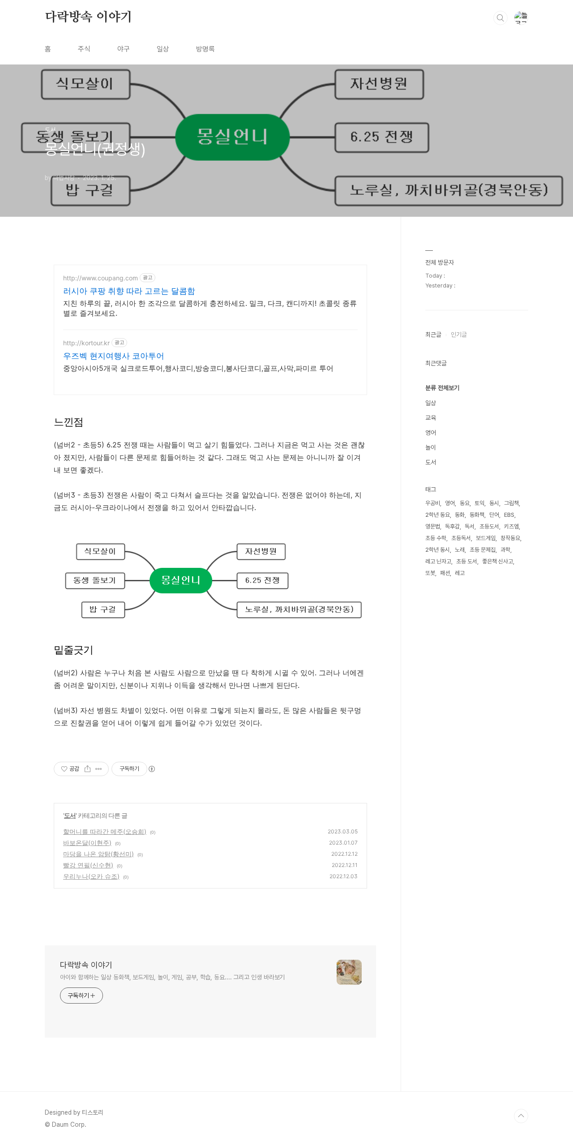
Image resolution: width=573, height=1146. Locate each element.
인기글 (459, 334)
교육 (430, 417)
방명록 (205, 49)
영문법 (432, 526)
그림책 (511, 503)
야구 (123, 49)
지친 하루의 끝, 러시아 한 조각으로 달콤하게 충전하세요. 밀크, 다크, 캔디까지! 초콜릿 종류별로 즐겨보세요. (210, 308)
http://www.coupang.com (100, 278)
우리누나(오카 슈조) (91, 876)
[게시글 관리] (98, 769)
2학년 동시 (437, 549)
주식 (84, 49)
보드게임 (486, 538)
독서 (470, 526)
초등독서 (461, 538)
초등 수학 (435, 538)
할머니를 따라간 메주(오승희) (104, 831)
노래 (460, 549)
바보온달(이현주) (87, 842)
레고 (460, 573)
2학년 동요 (437, 514)
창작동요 (510, 538)
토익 (479, 503)
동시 (494, 503)
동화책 (477, 514)
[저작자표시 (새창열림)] (151, 769)
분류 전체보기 (442, 387)
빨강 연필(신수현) (88, 865)
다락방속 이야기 (88, 17)
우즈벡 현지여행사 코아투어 (113, 356)
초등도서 (489, 526)
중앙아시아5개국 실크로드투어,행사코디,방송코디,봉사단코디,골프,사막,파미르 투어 (198, 368)
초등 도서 (466, 561)
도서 (70, 815)
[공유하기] (87, 769)
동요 (465, 503)
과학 (505, 549)
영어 (430, 432)
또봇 (430, 573)
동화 (460, 514)
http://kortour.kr (86, 343)
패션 (445, 573)
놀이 (430, 447)
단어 (494, 514)
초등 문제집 (483, 549)
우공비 (432, 503)
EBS (509, 514)
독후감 (452, 526)
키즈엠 (511, 526)
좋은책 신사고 (497, 561)
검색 (500, 18)
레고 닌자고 (438, 561)
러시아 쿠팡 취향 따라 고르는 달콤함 (129, 291)
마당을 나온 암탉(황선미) (98, 854)
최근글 (433, 334)
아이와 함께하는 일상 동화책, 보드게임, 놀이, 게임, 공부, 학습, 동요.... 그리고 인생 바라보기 (172, 977)
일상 (163, 49)
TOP (521, 1116)
